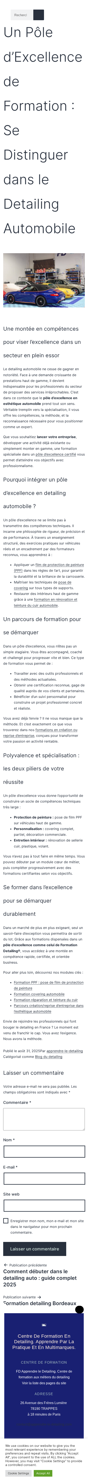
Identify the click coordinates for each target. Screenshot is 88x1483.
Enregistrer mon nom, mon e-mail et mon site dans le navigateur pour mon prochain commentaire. (47, 1226)
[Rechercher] (38, 15)
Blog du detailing (48, 1056)
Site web (11, 1194)
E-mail (10, 1167)
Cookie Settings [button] (18, 1473)
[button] (74, 15)
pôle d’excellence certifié (56, 454)
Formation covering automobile (39, 994)
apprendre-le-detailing (65, 1051)
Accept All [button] (43, 1473)
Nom (9, 1140)
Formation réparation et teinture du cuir (46, 1000)
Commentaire (17, 1102)
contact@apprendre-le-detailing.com (44, 1424)
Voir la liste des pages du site (44, 1383)
